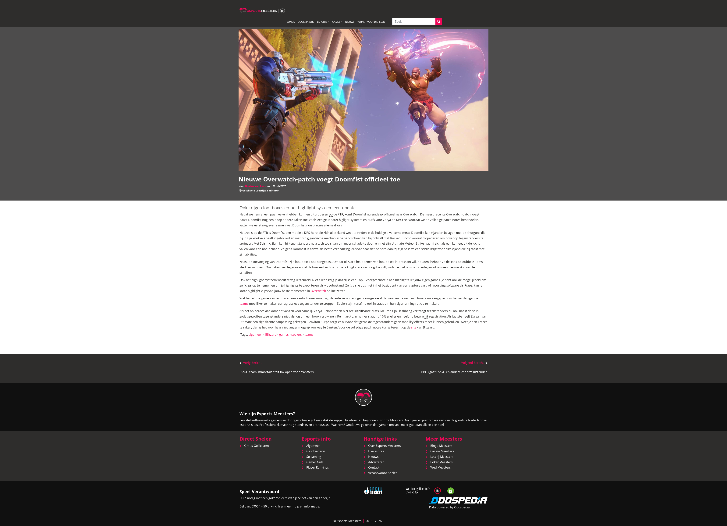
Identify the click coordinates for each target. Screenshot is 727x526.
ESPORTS (322, 21)
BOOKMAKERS (306, 21)
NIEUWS (349, 21)
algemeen (256, 334)
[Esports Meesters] (262, 10)
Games (336, 21)
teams (243, 303)
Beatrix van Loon (255, 186)
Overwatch (318, 291)
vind (274, 506)
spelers (296, 334)
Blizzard (271, 334)
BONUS (290, 21)
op (331, 214)
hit (426, 316)
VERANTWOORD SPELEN (371, 21)
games (284, 334)
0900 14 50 (259, 506)
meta (406, 233)
